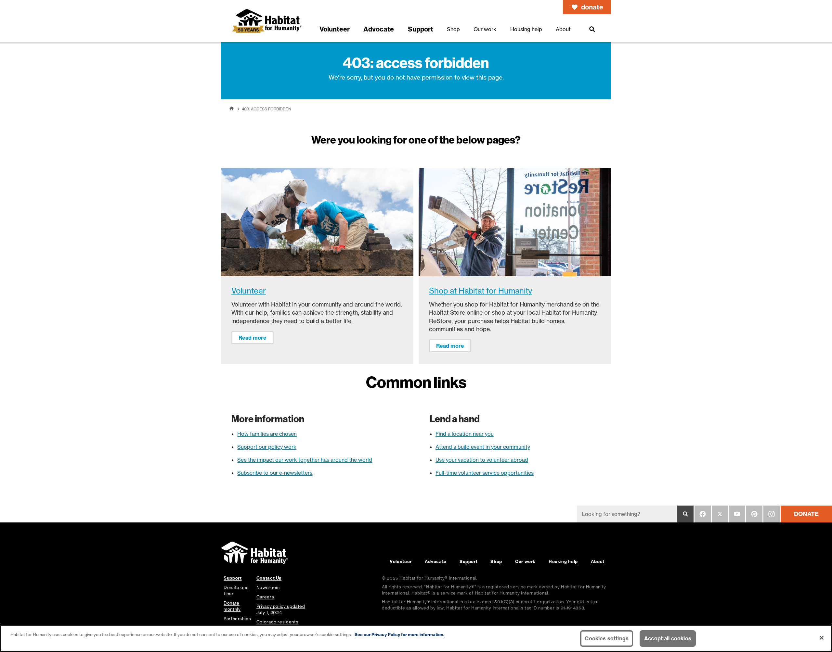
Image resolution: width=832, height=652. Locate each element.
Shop (496, 561)
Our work (525, 561)
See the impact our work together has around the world (304, 460)
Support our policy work (266, 447)
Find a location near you (465, 434)
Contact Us (268, 578)
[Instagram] (771, 514)
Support (468, 561)
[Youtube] (737, 514)
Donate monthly (232, 606)
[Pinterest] (754, 514)
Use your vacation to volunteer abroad (482, 460)
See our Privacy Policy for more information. (399, 634)
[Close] (821, 638)
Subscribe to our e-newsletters (274, 473)
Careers (265, 596)
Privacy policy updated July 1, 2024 (280, 609)
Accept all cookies (667, 638)
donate (592, 7)
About (597, 561)
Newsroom (268, 587)
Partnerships (237, 618)
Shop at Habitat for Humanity (480, 290)
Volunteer (248, 290)
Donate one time (236, 590)
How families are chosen (267, 434)
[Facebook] (703, 514)
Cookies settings (607, 638)
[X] (720, 514)
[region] (416, 638)
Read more (252, 337)
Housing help (563, 561)
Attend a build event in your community (483, 447)
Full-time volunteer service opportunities (485, 473)
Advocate (436, 561)
